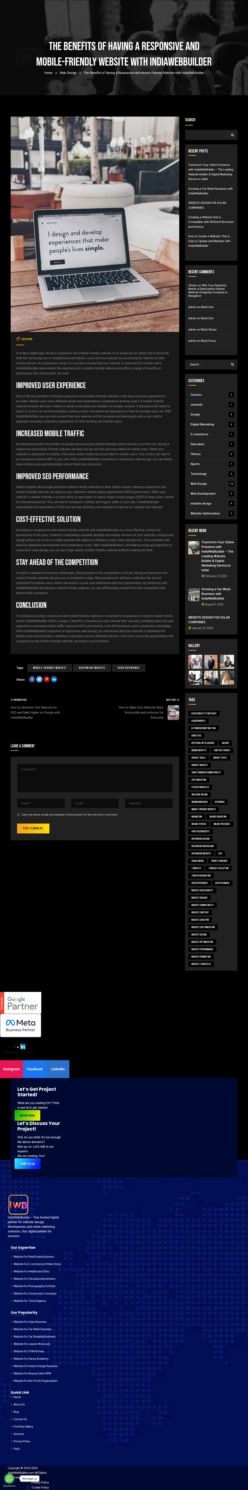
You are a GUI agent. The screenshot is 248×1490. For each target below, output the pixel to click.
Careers (211, 394)
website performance (202, 949)
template (196, 868)
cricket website (199, 765)
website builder (199, 897)
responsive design (200, 838)
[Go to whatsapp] (9, 1478)
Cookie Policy (40, 1487)
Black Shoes (209, 329)
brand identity (199, 750)
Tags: (20, 668)
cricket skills (198, 757)
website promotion (201, 956)
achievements (198, 721)
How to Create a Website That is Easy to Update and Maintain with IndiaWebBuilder (209, 240)
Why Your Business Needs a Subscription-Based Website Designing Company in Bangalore (207, 291)
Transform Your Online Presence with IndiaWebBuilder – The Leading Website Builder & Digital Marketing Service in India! (210, 172)
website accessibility (202, 890)
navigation (196, 816)
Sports (211, 464)
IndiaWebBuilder (199, 802)
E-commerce (211, 434)
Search (190, 120)
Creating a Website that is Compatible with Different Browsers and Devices (211, 221)
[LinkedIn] (54, 679)
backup (225, 743)
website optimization (202, 942)
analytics (196, 735)
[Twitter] (39, 679)
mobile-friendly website (49, 668)
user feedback (222, 883)
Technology (211, 474)
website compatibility (202, 905)
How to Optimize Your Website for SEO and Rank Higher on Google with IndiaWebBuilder (35, 712)
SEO (220, 853)
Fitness (211, 454)
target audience (219, 861)
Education (211, 444)
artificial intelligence (202, 743)
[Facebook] (32, 679)
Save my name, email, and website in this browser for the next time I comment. (70, 814)
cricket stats (220, 757)
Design (211, 414)
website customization (203, 927)
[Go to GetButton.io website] (9, 1486)
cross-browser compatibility (206, 772)
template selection (218, 868)
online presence (222, 824)
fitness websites (200, 787)
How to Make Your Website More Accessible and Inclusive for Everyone (141, 712)
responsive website (92, 668)
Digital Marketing (211, 424)
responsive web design (202, 846)
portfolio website (200, 831)
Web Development (211, 493)
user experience (129, 668)
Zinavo (192, 285)
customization (198, 779)
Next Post (171, 700)
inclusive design (199, 794)
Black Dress (208, 341)
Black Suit (207, 307)
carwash (211, 404)
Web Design (68, 73)
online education (217, 816)
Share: (20, 679)
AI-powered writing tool (203, 728)
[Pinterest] (47, 679)
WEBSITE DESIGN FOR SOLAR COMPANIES (207, 205)
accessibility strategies (203, 713)
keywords (220, 802)
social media (197, 861)
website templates (201, 964)
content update (222, 750)
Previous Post (20, 700)
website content (200, 912)
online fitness (198, 824)
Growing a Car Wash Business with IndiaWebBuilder (210, 191)
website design (211, 503)
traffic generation (201, 875)
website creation (200, 920)
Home (48, 73)
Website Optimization (211, 513)
